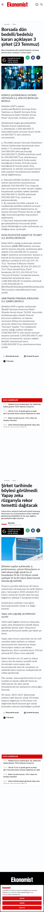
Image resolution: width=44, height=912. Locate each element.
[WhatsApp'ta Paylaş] (28, 58)
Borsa (14, 24)
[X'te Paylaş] (38, 57)
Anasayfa (6, 24)
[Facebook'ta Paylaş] (33, 58)
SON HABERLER (10, 400)
